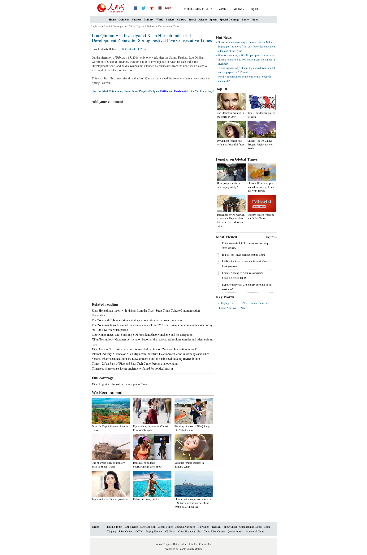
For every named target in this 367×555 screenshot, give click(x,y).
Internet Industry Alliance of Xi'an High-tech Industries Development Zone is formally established (150, 354)
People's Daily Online (104, 49)
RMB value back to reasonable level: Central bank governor (246, 264)
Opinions (124, 19)
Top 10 (221, 89)
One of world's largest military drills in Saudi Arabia (108, 464)
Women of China (255, 531)
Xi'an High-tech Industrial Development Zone (154, 26)
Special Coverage (229, 19)
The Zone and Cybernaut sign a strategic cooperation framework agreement (137, 320)
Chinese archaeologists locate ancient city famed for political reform (132, 368)
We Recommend (107, 392)
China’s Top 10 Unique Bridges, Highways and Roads (260, 144)
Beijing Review (154, 531)
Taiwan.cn (203, 526)
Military (148, 19)
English (95, 26)
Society (170, 19)
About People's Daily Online (171, 544)
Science (202, 19)
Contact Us (205, 544)
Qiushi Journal (235, 531)
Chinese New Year (227, 308)
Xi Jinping (223, 303)
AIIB (234, 303)
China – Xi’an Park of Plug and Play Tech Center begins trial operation (135, 363)
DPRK (244, 303)
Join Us (193, 544)
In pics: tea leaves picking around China (243, 254)
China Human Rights (250, 526)
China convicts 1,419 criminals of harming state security (245, 245)
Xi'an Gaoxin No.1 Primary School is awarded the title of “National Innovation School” (144, 349)
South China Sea (260, 303)
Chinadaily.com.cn (185, 526)
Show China (230, 526)
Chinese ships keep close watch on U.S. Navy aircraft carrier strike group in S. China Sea (193, 502)
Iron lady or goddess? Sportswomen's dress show (147, 464)
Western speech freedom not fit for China (261, 216)
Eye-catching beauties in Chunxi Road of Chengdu (150, 428)
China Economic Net (189, 531)
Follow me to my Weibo (146, 499)
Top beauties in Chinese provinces (110, 499)
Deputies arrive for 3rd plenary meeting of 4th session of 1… (247, 287)
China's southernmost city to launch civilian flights (245, 42)
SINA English (148, 526)
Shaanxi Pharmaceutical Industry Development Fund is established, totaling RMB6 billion (146, 359)
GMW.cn (170, 531)
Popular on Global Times (236, 159)
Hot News (224, 37)
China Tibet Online (214, 531)
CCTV (139, 531)
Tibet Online (125, 531)
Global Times (165, 526)
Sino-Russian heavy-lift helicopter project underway (246, 55)
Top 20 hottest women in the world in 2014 (230, 114)
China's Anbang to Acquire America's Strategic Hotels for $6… (242, 275)
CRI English (131, 526)
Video (254, 19)
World (159, 19)
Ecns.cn (216, 526)
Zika (242, 308)
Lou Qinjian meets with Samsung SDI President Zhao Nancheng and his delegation (142, 334)
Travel (192, 19)
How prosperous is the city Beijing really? (229, 185)
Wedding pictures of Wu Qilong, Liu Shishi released (192, 428)
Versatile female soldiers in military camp (189, 464)
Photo (245, 19)
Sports (213, 19)
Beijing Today (114, 526)
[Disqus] (153, 152)
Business (136, 19)
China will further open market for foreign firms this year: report (261, 186)
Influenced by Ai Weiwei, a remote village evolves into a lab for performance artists (231, 220)
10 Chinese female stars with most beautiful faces (230, 142)
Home (112, 19)
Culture (181, 19)
